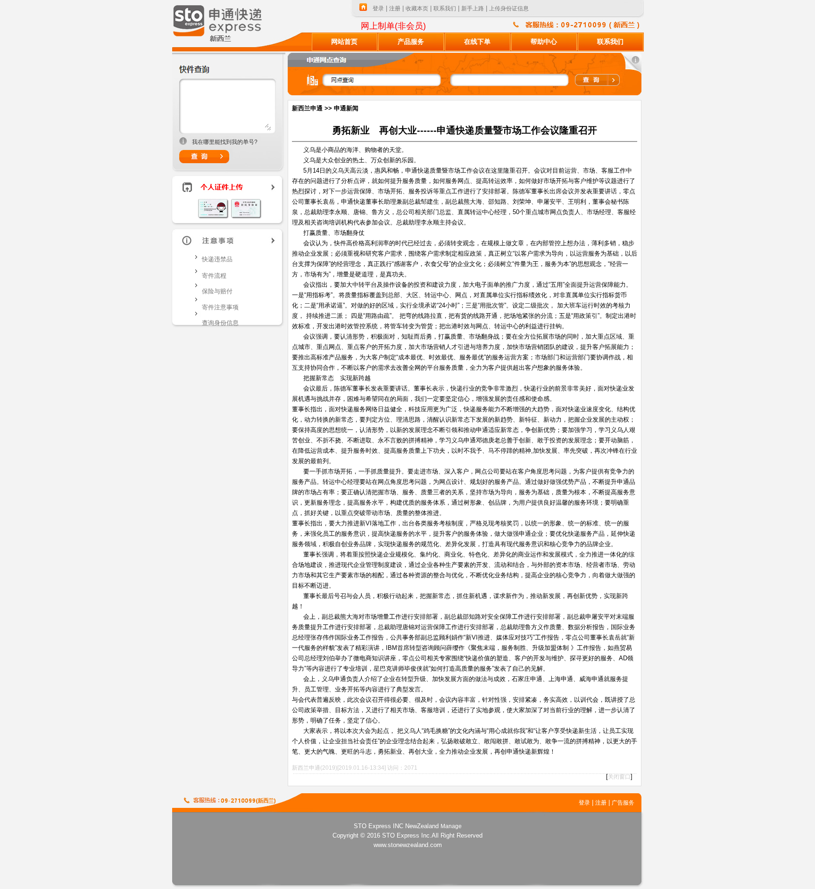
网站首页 (344, 41)
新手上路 (472, 8)
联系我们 (444, 8)
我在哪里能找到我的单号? (225, 142)
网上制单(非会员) (393, 26)
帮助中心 (544, 41)
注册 (394, 8)
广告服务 (623, 802)
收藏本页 (417, 8)
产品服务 (411, 41)
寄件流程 (214, 275)
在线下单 (477, 41)
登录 (378, 8)
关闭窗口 (619, 776)
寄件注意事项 (220, 307)
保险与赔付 (217, 291)
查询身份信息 (220, 322)
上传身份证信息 (509, 8)
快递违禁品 (217, 259)
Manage (451, 826)
